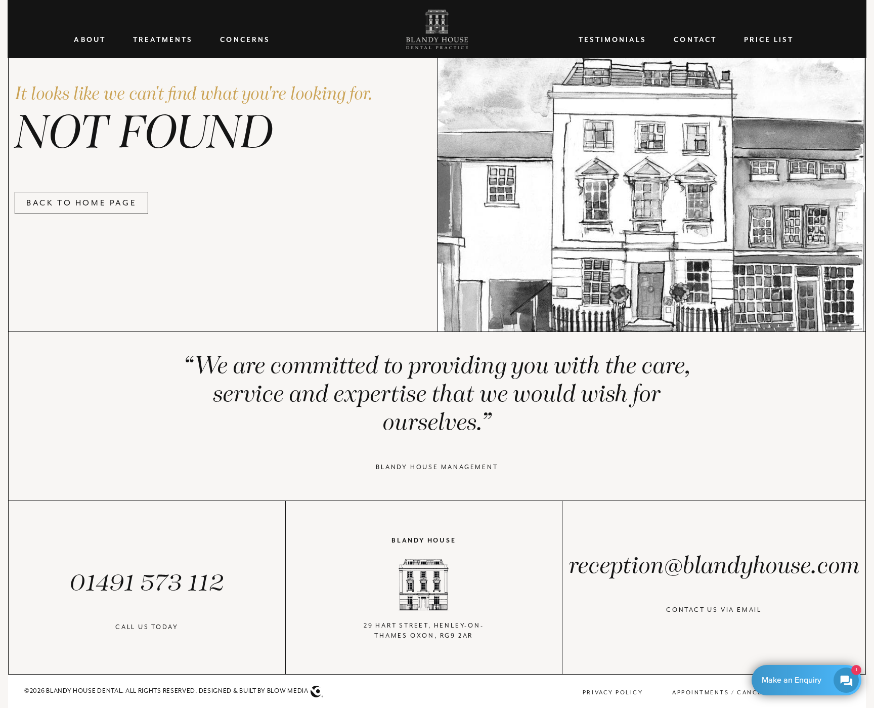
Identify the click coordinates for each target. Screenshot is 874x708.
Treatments (163, 40)
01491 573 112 (147, 583)
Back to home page (81, 203)
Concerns (245, 40)
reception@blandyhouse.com (714, 566)
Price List (769, 40)
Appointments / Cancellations (735, 692)
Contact (695, 40)
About (89, 40)
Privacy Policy (613, 692)
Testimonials (613, 40)
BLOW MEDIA (288, 691)
